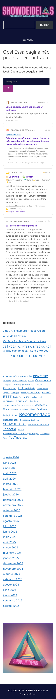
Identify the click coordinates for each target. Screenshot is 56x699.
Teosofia (9, 429)
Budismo (7, 381)
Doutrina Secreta (21, 384)
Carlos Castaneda (19, 381)
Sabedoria (25, 420)
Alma (5, 376)
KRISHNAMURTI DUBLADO (15, 401)
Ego (32, 385)
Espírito (6, 393)
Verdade (21, 429)
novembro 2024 (13, 568)
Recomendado (34, 414)
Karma (26, 397)
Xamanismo (44, 434)
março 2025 (10, 547)
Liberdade (33, 401)
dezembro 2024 (13, 563)
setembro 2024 (12, 579)
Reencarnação (11, 419)
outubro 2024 (11, 574)
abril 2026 (9, 478)
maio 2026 (9, 473)
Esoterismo (9, 388)
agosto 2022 (11, 605)
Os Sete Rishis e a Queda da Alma (24, 341)
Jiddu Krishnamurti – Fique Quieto (24, 330)
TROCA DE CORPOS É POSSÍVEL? (24, 356)
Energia (39, 385)
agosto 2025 (11, 521)
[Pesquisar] (8, 88)
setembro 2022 (12, 600)
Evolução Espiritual (30, 392)
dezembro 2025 (13, 499)
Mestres (14, 409)
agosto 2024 (11, 584)
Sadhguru (35, 420)
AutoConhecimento (20, 376)
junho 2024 (10, 595)
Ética (25, 438)
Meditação (41, 405)
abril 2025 (9, 542)
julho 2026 (9, 462)
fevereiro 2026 (12, 489)
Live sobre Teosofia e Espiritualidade (18, 405)
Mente (6, 409)
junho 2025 (10, 531)
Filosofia (46, 392)
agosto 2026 (11, 457)
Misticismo (23, 409)
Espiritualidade (26, 388)
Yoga (5, 438)
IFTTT (7, 397)
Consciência (43, 380)
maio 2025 (9, 536)
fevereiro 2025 (12, 552)
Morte (32, 409)
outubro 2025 (11, 510)
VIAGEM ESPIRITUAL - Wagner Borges (21, 433)
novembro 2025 (13, 505)
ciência (31, 381)
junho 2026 (10, 468)
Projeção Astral (10, 415)
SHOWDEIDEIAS (14, 424)
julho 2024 (9, 589)
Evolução (15, 393)
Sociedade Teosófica (38, 424)
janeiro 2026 (11, 494)
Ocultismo (42, 409)
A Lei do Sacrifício (14, 336)
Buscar (44, 24)
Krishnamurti (36, 397)
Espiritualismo (42, 389)
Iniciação (17, 397)
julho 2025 (9, 526)
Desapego (7, 385)
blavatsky (40, 376)
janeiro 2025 (11, 558)
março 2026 (10, 483)
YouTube (15, 437)
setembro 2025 (12, 515)
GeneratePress (28, 694)
